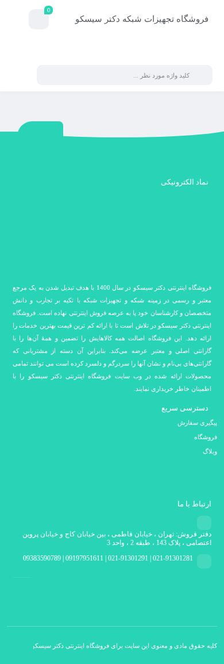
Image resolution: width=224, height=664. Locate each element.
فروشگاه (205, 436)
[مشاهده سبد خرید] (38, 21)
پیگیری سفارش (197, 422)
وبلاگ (210, 451)
